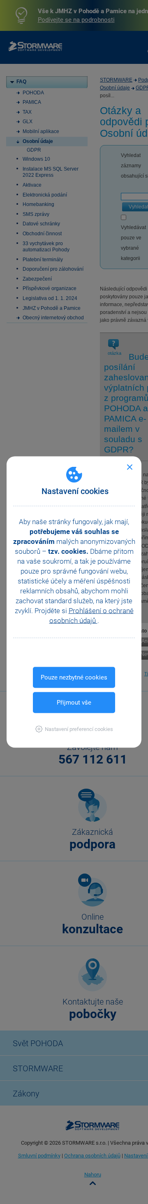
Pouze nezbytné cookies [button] (74, 677)
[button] (74, 729)
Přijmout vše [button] (74, 702)
